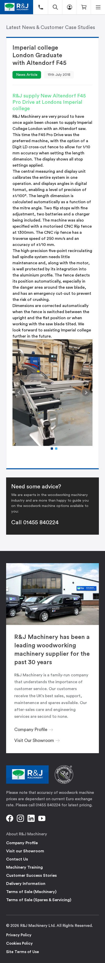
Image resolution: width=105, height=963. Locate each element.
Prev (19, 392)
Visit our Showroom (25, 851)
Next (86, 392)
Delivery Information (25, 884)
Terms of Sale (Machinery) (31, 892)
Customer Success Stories (31, 875)
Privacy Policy (18, 935)
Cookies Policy (19, 943)
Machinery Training (24, 867)
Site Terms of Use (22, 952)
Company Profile (22, 843)
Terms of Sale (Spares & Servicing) (38, 900)
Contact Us (17, 859)
